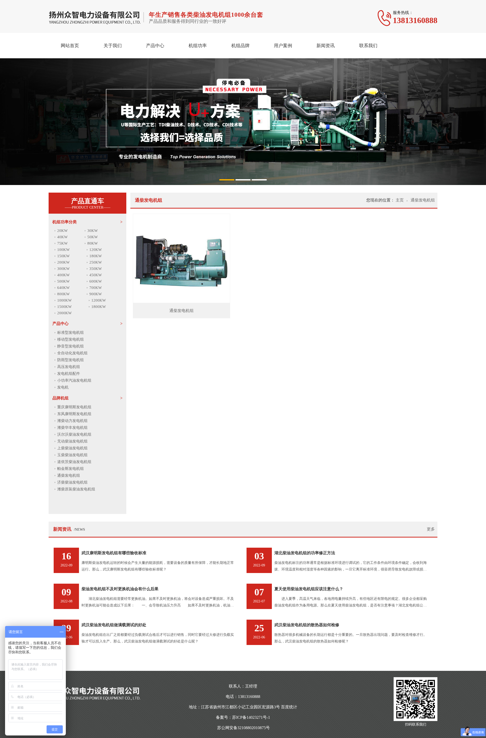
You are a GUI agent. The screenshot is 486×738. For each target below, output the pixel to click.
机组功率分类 (64, 222)
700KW (95, 288)
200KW (63, 262)
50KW (92, 237)
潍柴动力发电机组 (72, 421)
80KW (92, 243)
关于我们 (113, 45)
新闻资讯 (325, 45)
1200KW (98, 300)
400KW (63, 275)
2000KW (64, 313)
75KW (62, 243)
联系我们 (368, 45)
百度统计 (289, 707)
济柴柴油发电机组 (72, 482)
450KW (95, 275)
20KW (62, 231)
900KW (95, 294)
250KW (95, 262)
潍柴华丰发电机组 (72, 428)
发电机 (63, 387)
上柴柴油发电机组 (72, 448)
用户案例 (283, 45)
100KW (63, 250)
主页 (400, 200)
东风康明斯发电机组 (74, 414)
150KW (63, 256)
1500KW (64, 307)
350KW (95, 269)
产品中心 (155, 45)
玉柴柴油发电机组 (72, 455)
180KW (95, 256)
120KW (95, 250)
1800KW (98, 307)
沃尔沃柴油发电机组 (74, 434)
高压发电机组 (68, 367)
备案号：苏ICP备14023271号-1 (243, 717)
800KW (63, 294)
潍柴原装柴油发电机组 (76, 489)
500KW (63, 281)
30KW (92, 231)
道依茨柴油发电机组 (74, 462)
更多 (431, 529)
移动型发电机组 (70, 339)
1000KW (64, 300)
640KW (63, 288)
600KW (95, 281)
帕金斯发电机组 (70, 469)
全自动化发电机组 (72, 353)
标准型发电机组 (70, 332)
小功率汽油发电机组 (74, 380)
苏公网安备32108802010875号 (243, 728)
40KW (62, 237)
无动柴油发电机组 (72, 441)
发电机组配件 (68, 374)
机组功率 (198, 45)
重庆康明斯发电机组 (74, 407)
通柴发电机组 (68, 475)
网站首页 (70, 45)
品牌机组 (60, 398)
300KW (63, 269)
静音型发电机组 (70, 346)
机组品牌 (240, 45)
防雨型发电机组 (70, 360)
